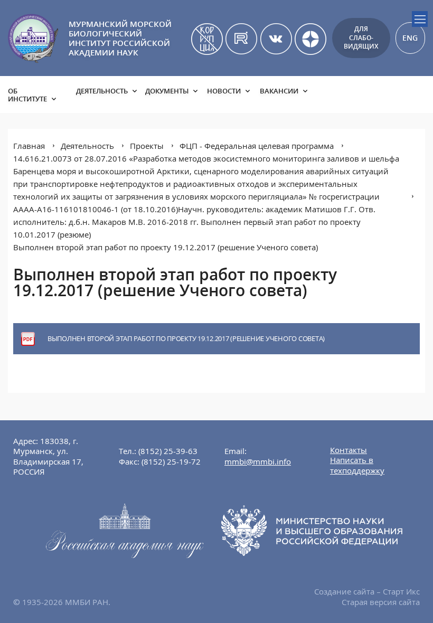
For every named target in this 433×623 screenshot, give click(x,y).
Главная (29, 145)
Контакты (348, 450)
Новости (224, 91)
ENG (410, 38)
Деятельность (102, 91)
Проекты (147, 145)
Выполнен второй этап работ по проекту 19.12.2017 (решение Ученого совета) (165, 247)
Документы (167, 91)
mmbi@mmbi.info (257, 461)
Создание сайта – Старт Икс (367, 591)
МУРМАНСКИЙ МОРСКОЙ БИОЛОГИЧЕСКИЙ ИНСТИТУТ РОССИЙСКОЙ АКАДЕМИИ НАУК (120, 38)
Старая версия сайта (381, 602)
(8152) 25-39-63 (167, 451)
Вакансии (279, 91)
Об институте (27, 94)
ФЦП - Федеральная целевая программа (257, 145)
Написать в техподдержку (357, 465)
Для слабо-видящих (361, 37)
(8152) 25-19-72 (171, 461)
